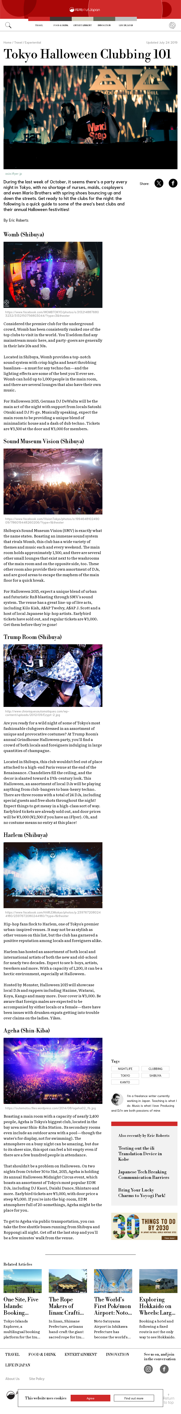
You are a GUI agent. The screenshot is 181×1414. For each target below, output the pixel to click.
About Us (12, 1378)
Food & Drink (61, 25)
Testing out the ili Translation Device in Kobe (140, 1154)
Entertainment (83, 25)
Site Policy (37, 1378)
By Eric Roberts (16, 219)
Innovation (104, 25)
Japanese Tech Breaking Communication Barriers (143, 1174)
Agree (90, 1398)
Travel (39, 25)
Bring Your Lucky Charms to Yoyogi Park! (141, 1193)
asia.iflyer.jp (13, 173)
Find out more (133, 1398)
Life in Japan (126, 25)
